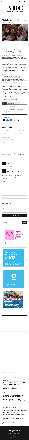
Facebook (21, 1)
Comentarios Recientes (13, 377)
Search (27, 1)
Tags (7, 380)
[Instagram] (6, 113)
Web (3, 208)
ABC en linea (14, 106)
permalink (4, 156)
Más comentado (21, 377)
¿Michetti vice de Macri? (6, 131)
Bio (5, 103)
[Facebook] (6, 111)
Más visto (4, 380)
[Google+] (8, 111)
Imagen (4, 18)
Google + (24, 1)
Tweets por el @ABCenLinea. (9, 372)
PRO (16, 154)
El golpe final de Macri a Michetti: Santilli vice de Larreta (20, 132)
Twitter (19, 1)
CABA (18, 152)
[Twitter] (4, 111)
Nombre (4, 197)
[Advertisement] (14, 347)
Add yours (9, 166)
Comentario (5, 181)
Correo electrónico (7, 203)
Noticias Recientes (6, 377)
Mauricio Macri (10, 154)
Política (8, 18)
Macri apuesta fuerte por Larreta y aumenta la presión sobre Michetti (7, 140)
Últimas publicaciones (14, 103)
